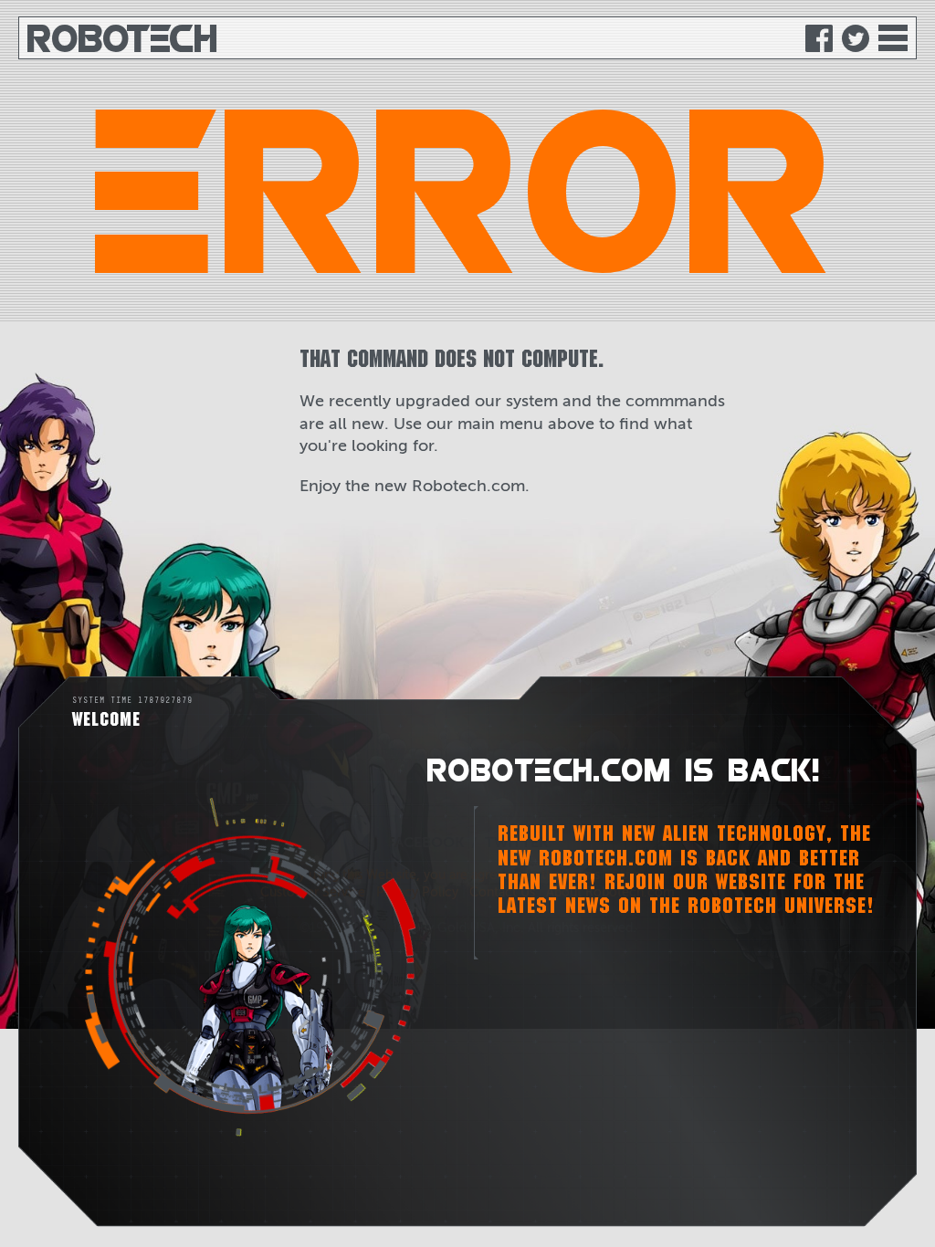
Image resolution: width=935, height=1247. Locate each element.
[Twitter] (855, 38)
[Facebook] (819, 38)
